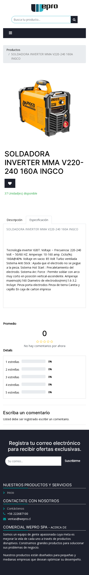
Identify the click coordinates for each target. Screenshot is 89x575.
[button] (10, 183)
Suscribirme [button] (72, 461)
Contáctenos (15, 508)
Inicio (10, 493)
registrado (31, 419)
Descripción (14, 220)
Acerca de (58, 527)
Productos (13, 50)
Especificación (38, 220)
